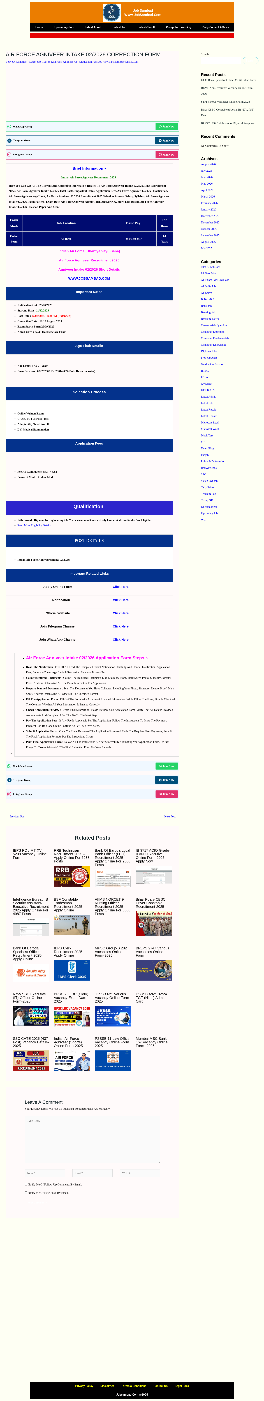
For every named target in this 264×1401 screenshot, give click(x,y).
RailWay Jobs (209, 467)
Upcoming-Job (63, 27)
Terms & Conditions (133, 1386)
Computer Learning (178, 27)
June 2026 (207, 177)
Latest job (119, 27)
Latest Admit (93, 27)
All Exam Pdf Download (215, 279)
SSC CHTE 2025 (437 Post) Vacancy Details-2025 (31, 1042)
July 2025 (206, 248)
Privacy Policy (84, 1386)
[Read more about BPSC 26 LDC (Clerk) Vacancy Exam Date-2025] (72, 1015)
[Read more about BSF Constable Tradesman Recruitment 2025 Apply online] (72, 924)
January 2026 (208, 209)
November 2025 (210, 222)
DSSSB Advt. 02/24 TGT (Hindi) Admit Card (151, 997)
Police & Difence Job (213, 461)
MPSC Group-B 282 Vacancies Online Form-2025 (111, 951)
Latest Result (208, 409)
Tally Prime (207, 487)
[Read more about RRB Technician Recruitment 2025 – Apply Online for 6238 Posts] (72, 875)
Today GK (207, 500)
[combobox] (124, 35)
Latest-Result (146, 27)
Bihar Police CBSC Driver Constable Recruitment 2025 (150, 903)
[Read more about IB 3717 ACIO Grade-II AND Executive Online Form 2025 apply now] (154, 874)
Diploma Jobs (209, 351)
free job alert (209, 357)
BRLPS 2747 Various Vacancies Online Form (152, 951)
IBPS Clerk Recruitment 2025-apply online (69, 951)
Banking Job (208, 312)
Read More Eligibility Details (34, 525)
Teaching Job (208, 493)
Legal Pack (182, 1386)
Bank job (206, 305)
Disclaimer (107, 1386)
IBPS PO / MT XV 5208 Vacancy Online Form (30, 854)
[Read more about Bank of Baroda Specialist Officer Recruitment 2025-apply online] (31, 972)
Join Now (168, 126)
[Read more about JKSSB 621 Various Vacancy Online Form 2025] (113, 1015)
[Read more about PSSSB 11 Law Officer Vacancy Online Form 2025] (113, 1060)
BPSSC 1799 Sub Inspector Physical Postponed (228, 123)
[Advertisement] (92, 95)
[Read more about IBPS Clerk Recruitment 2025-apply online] (72, 970)
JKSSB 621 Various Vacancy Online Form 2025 (112, 997)
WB (203, 519)
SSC (203, 474)
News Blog (207, 448)
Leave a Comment (16, 61)
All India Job (70, 61)
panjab (205, 454)
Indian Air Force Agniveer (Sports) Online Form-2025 (68, 1042)
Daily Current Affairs (215, 27)
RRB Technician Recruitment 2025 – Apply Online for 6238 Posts (71, 855)
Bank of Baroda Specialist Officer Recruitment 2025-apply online (28, 953)
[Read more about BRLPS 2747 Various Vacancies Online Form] (154, 970)
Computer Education (212, 331)
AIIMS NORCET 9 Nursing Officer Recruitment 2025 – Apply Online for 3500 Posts (112, 906)
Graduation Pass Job (90, 61)
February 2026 (209, 203)
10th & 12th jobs (52, 61)
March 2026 (208, 196)
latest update (209, 416)
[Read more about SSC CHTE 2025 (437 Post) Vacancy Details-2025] (31, 1060)
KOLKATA (208, 390)
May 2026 (207, 183)
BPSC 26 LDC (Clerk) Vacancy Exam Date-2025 (71, 997)
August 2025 (208, 241)
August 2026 (208, 164)
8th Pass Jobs (208, 273)
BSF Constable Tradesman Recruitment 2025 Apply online (68, 904)
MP (203, 441)
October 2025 (209, 228)
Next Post (171, 816)
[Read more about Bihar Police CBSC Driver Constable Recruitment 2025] (154, 923)
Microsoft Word (210, 429)
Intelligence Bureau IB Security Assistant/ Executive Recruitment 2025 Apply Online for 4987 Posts (31, 906)
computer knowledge (213, 344)
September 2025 (210, 235)
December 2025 (210, 216)
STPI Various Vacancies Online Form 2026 (225, 101)
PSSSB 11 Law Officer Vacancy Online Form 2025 (113, 1042)
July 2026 (206, 170)
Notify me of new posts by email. (48, 1192)
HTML (205, 370)
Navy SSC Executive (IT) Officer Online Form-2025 (29, 997)
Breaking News (210, 318)
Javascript (206, 383)
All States (206, 292)
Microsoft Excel (210, 422)
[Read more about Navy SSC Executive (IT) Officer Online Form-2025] (31, 1015)
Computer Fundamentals (215, 338)
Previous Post (15, 816)
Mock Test (207, 435)
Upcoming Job (209, 513)
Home (39, 27)
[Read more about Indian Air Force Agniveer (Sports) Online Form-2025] (72, 1060)
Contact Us (161, 1386)
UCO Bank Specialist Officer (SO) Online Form (228, 80)
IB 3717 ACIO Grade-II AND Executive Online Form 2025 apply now (153, 855)
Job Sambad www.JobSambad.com (142, 12)
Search (205, 54)
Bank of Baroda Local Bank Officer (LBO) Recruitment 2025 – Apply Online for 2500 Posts (112, 857)
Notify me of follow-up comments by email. (55, 1184)
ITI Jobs (205, 377)
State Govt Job (209, 480)
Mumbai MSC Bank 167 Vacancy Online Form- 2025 (152, 1042)
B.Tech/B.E (207, 299)
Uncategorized (209, 506)
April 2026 (207, 190)
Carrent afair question (214, 325)
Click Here (121, 587)
